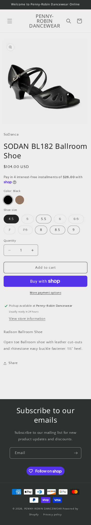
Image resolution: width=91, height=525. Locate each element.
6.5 (79, 220)
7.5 (28, 231)
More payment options (45, 292)
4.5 (11, 219)
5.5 (43, 219)
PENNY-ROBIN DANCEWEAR (43, 508)
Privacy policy (52, 514)
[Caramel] (19, 200)
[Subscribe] (75, 453)
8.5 (57, 230)
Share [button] (13, 363)
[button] (9, 21)
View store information (27, 319)
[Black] (8, 200)
